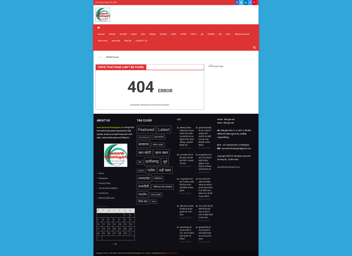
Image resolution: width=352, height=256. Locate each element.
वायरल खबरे (116, 41)
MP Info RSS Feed (106, 198)
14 (120, 224)
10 (98, 224)
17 (98, 229)
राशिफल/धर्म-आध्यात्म (242, 34)
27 (115, 233)
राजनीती (183, 34)
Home (101, 173)
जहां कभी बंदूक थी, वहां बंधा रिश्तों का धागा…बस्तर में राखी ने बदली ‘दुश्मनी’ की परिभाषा (187, 233)
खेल (220, 34)
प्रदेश (143, 34)
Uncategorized (144, 137)
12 (109, 224)
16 (131, 224)
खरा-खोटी (123, 34)
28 (120, 233)
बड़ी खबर (112, 34)
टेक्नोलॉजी (211, 34)
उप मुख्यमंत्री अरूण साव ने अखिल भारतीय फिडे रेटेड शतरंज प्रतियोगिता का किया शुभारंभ (187, 185)
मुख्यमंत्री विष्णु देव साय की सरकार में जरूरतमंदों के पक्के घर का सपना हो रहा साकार (205, 233)
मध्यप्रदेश (163, 34)
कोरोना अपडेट (102, 41)
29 (125, 233)
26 (109, 233)
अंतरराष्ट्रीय (159, 137)
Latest (164, 129)
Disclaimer (103, 178)
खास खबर (101, 34)
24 (98, 233)
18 (104, 229)
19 (109, 229)
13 (115, 224)
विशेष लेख (127, 41)
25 (104, 233)
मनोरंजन (193, 34)
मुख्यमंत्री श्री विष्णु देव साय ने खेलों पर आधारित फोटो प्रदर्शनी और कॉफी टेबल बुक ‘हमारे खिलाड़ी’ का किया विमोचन (205, 136)
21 (120, 229)
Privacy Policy (105, 183)
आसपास (134, 34)
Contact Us (141, 41)
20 (115, 229)
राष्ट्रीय (173, 34)
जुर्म (202, 34)
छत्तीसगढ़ (152, 34)
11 (104, 224)
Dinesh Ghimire (171, 253)
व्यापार (228, 34)
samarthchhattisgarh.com (228, 167)
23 (131, 229)
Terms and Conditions (108, 188)
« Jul (115, 244)
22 (125, 229)
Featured (146, 129)
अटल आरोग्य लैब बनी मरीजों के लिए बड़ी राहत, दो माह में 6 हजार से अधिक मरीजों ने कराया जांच (206, 212)
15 (125, 224)
